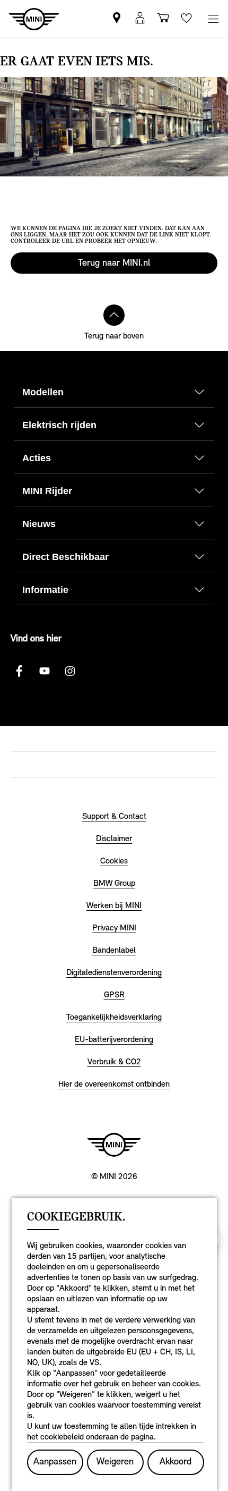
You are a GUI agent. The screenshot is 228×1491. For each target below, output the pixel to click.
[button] (140, 19)
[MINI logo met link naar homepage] (114, 1144)
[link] (116, 19)
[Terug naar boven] (114, 315)
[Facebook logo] (19, 671)
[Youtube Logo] (44, 671)
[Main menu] (213, 19)
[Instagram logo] (70, 671)
